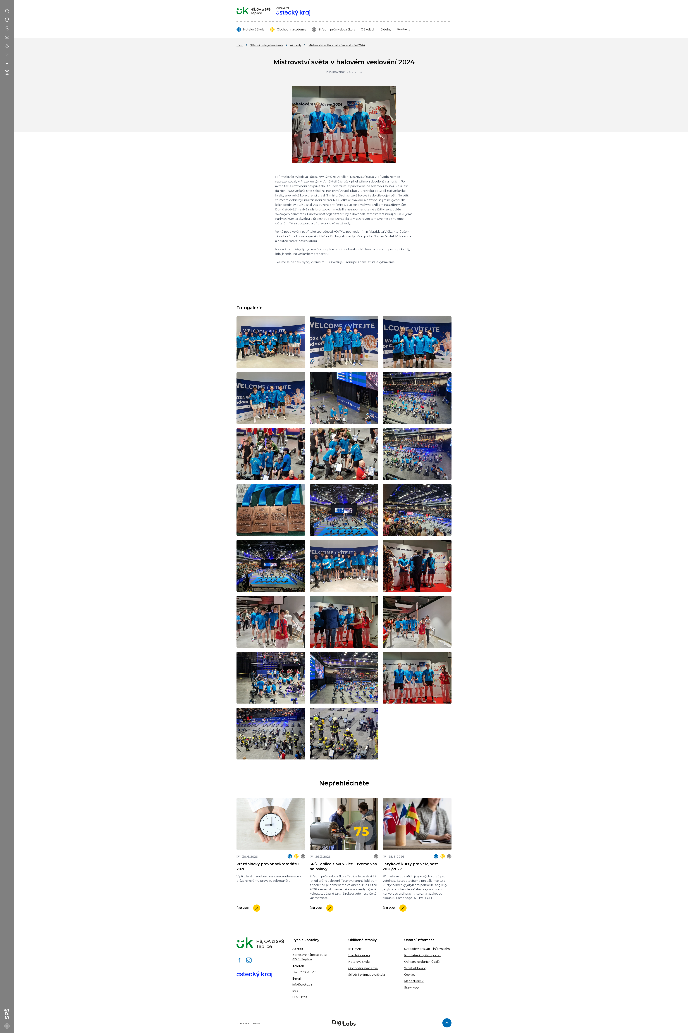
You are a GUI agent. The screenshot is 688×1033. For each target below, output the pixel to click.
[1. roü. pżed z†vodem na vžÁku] (344, 342)
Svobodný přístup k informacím (427, 949)
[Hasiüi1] (344, 733)
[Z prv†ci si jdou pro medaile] (417, 622)
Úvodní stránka (359, 955)
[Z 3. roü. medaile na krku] (417, 678)
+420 (296, 972)
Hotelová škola (253, 29)
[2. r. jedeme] (417, 398)
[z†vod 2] (270, 678)
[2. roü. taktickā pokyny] (344, 454)
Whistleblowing (415, 968)
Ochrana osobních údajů (422, 961)
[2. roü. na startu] (344, 398)
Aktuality (295, 45)
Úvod (239, 45)
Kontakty (403, 29)
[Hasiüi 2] (270, 733)
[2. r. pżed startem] (270, 454)
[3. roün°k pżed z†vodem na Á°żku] (270, 398)
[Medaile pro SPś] (270, 510)
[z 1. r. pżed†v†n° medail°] (417, 566)
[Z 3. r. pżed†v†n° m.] (344, 622)
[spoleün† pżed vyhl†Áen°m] (344, 566)
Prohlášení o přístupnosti (422, 955)
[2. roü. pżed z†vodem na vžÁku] (417, 342)
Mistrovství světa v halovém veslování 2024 (337, 45)
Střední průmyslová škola (337, 29)
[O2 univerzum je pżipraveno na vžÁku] (344, 510)
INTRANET (356, 949)
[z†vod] (344, 678)
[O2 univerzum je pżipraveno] (270, 566)
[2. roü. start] (417, 454)
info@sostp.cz (302, 984)
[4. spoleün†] (270, 342)
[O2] (417, 510)
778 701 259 (308, 972)
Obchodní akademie (291, 29)
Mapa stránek (414, 981)
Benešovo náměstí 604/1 (309, 954)
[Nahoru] (447, 1022)
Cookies (409, 974)
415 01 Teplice (302, 959)
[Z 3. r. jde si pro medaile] (270, 622)
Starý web (411, 987)
